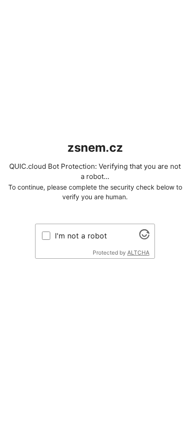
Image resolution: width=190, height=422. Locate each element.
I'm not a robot (81, 235)
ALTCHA (138, 252)
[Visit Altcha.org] (144, 236)
